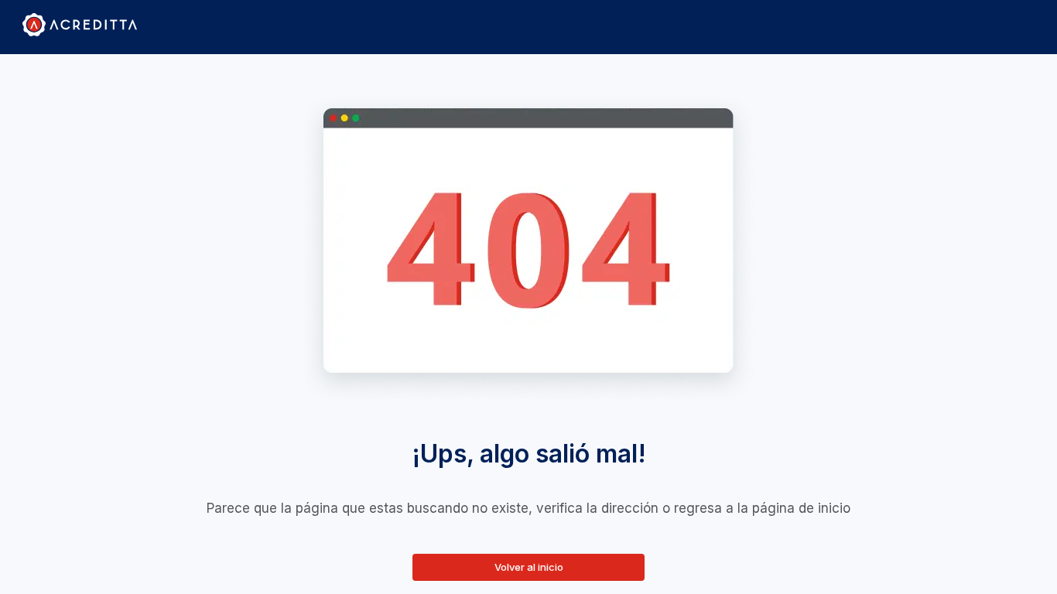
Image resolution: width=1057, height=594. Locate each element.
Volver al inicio (528, 567)
